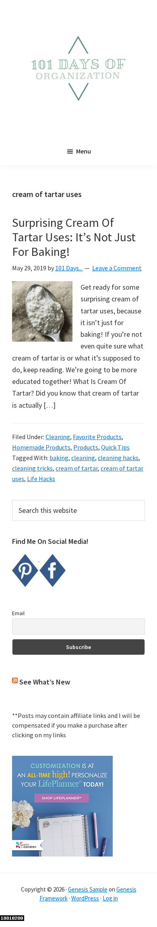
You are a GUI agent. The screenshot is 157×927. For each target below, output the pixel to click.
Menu (83, 151)
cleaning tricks (32, 468)
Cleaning (57, 437)
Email (18, 613)
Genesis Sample (87, 889)
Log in (110, 898)
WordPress (85, 898)
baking (59, 458)
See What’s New (44, 681)
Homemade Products (41, 447)
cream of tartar (77, 468)
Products (85, 447)
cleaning (83, 458)
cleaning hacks (118, 458)
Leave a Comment (117, 268)
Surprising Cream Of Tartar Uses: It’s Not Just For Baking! (74, 237)
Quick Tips (115, 447)
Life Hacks (41, 479)
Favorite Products (97, 437)
